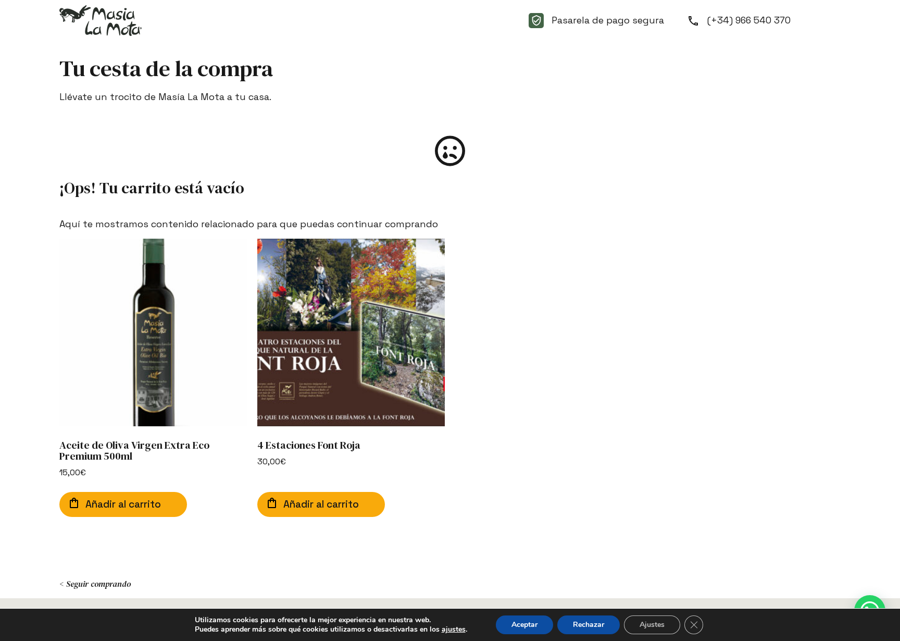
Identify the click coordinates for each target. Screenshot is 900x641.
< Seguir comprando (95, 583)
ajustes (454, 629)
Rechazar (588, 625)
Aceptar (524, 625)
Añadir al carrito (123, 504)
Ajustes (652, 625)
